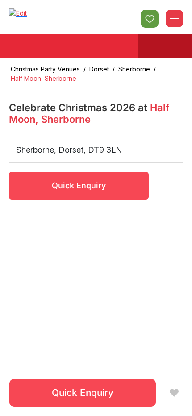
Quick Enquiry (79, 185)
